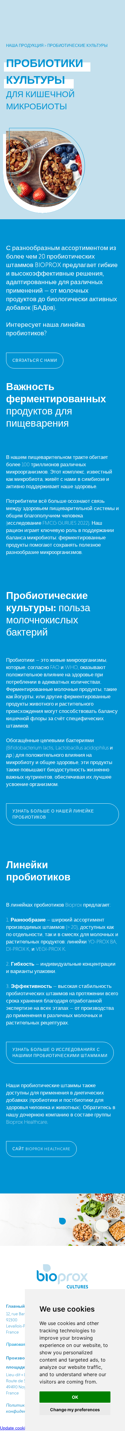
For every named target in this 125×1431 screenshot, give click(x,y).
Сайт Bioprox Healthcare (41, 1149)
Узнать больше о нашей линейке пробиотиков (53, 814)
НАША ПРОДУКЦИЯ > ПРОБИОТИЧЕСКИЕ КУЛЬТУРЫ (57, 45)
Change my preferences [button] (75, 1409)
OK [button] (75, 1397)
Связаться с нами (34, 360)
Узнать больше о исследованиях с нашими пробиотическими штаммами (59, 1052)
